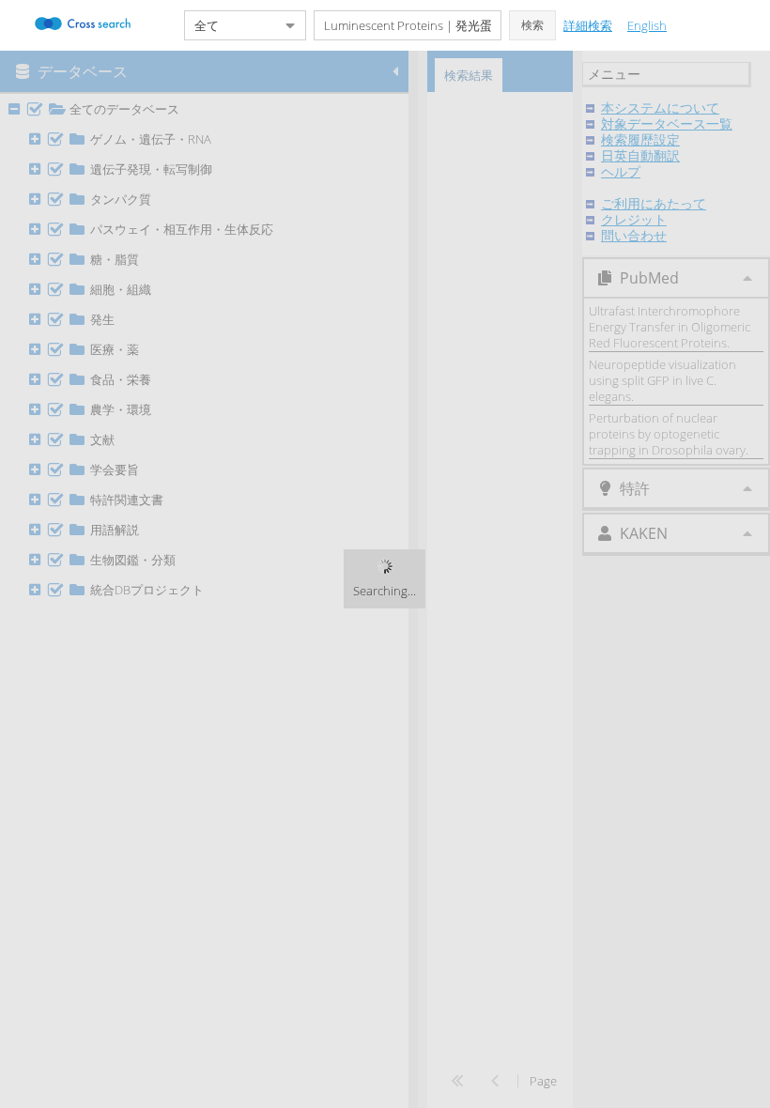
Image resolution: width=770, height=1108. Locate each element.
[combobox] (230, 25)
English (647, 25)
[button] (532, 25)
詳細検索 (587, 25)
